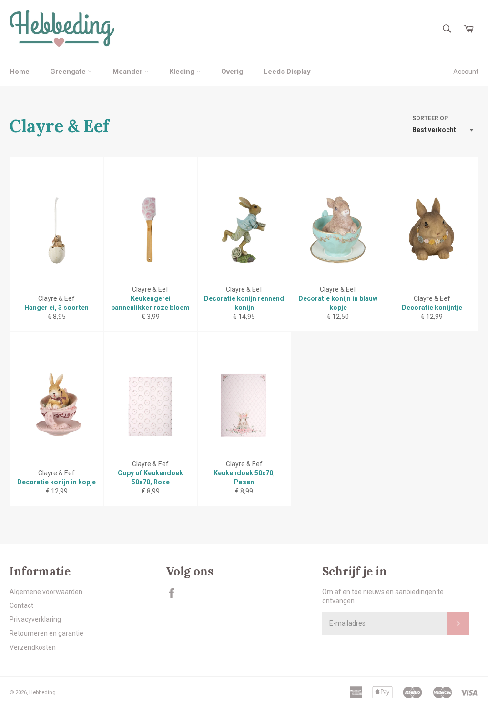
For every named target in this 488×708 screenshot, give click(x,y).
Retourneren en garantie (46, 633)
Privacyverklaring (35, 619)
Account (465, 71)
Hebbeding (42, 692)
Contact (21, 605)
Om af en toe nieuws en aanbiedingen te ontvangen (383, 596)
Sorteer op (430, 118)
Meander (128, 71)
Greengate (69, 71)
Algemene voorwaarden (46, 591)
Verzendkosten (33, 647)
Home (20, 71)
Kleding (182, 71)
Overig (232, 71)
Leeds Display (287, 71)
